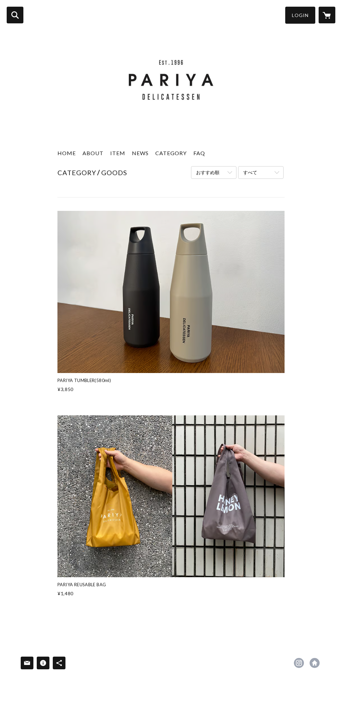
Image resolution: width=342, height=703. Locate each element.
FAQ (199, 153)
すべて (250, 172)
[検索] (15, 15)
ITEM (117, 153)
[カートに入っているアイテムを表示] (327, 15)
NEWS (140, 153)
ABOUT (93, 153)
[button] (300, 15)
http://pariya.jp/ (315, 663)
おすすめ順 (207, 172)
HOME (66, 153)
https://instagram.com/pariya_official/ (299, 663)
